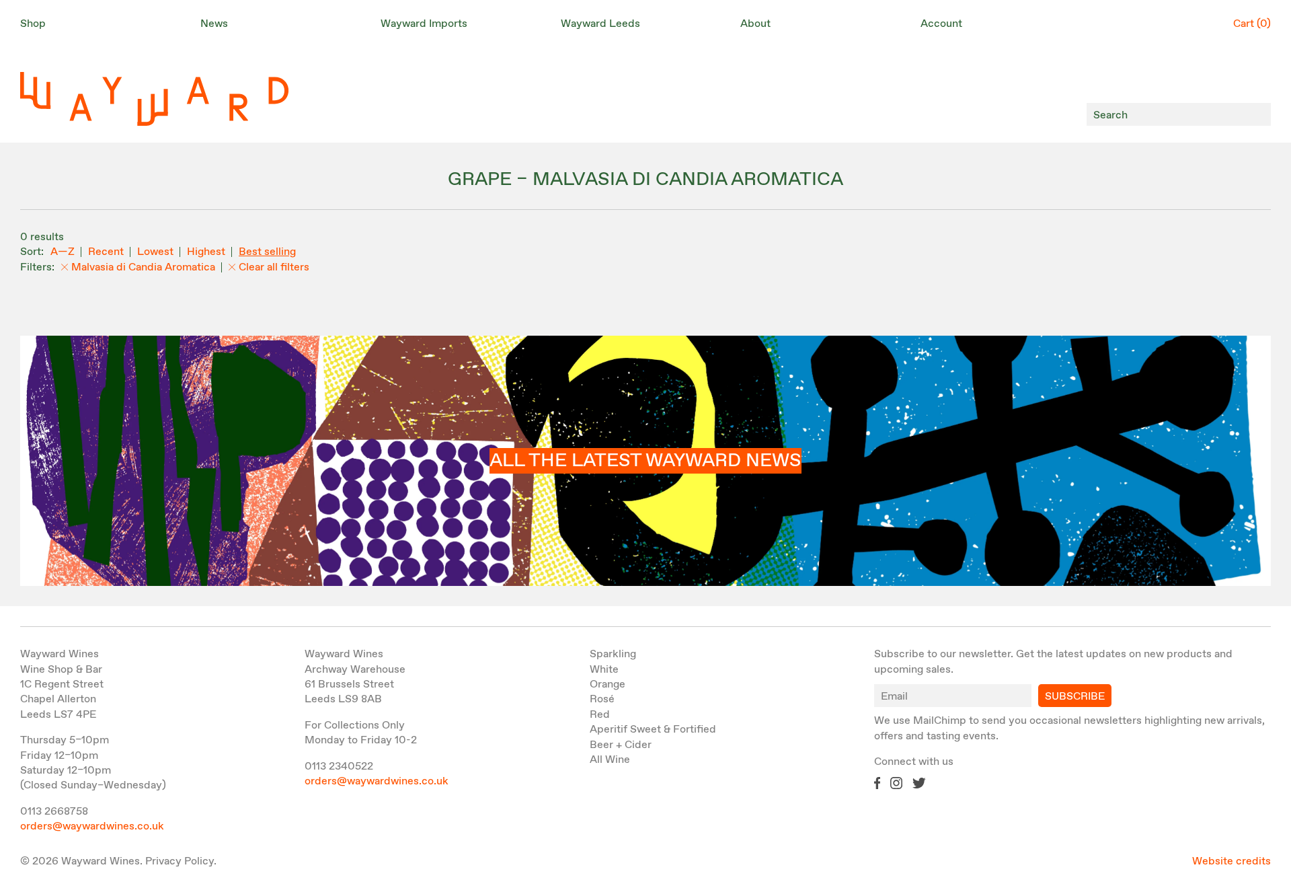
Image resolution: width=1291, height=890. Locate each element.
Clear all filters (274, 267)
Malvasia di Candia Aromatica (143, 267)
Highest (206, 252)
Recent (106, 252)
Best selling (267, 252)
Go (1257, 115)
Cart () (1252, 24)
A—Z (62, 252)
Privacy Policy (179, 861)
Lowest (155, 252)
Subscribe (1075, 697)
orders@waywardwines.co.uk (92, 826)
